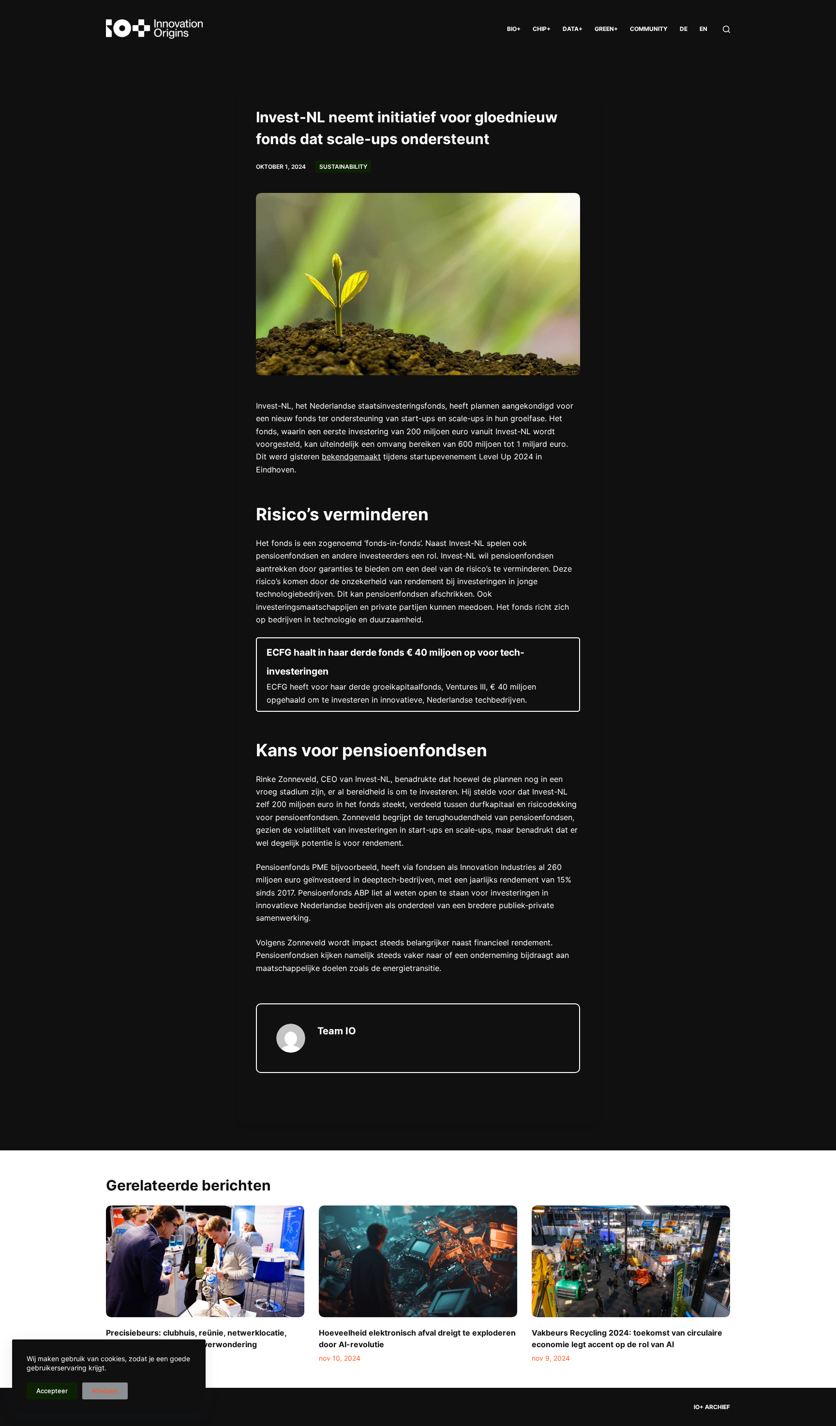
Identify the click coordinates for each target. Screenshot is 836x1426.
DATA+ (572, 28)
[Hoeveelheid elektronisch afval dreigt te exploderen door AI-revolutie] (418, 1261)
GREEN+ (606, 28)
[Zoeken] (726, 29)
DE (683, 28)
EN (703, 28)
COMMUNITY (649, 28)
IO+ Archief (712, 1407)
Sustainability (343, 166)
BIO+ (514, 28)
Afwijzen (105, 1391)
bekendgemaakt (351, 456)
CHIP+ (542, 28)
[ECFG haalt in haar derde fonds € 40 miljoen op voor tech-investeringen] (418, 674)
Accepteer (52, 1391)
